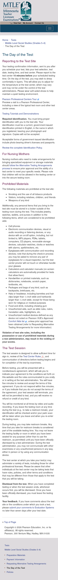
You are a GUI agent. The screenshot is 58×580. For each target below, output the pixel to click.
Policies (10, 572)
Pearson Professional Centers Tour (19, 99)
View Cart (17, 23)
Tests (13, 39)
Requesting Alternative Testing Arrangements (26, 563)
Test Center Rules (32, 356)
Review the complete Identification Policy (22, 147)
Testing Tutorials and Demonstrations (20, 113)
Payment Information (16, 559)
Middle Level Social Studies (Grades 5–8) (25, 42)
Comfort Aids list (17, 321)
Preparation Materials (16, 555)
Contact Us (39, 23)
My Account (28, 23)
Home (5, 39)
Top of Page (10, 522)
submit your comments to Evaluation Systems (31, 507)
